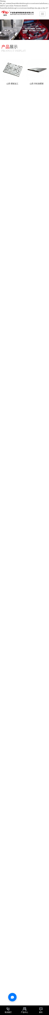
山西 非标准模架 (37, 84)
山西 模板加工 (12, 84)
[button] (19, 38)
